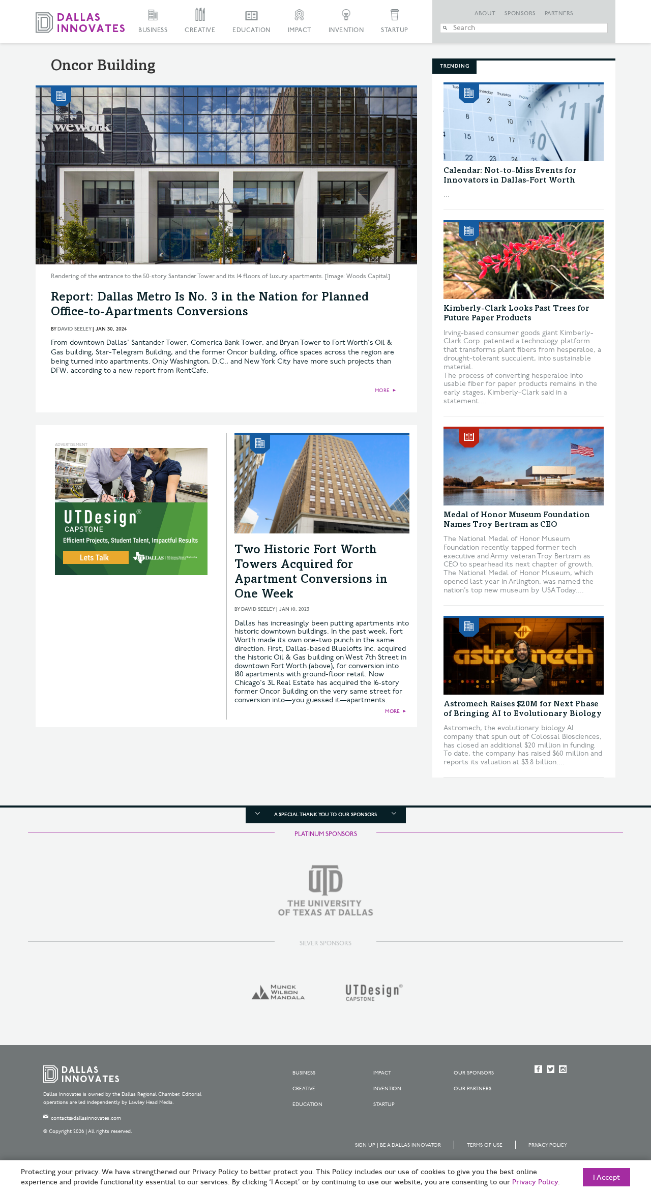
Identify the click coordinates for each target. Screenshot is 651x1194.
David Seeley (74, 329)
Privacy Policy (547, 1145)
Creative (200, 30)
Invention (346, 30)
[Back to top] (611, 1129)
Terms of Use (484, 1145)
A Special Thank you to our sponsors (325, 815)
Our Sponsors (474, 1073)
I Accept (606, 1177)
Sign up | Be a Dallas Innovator (398, 1145)
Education (251, 30)
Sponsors (520, 13)
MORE (382, 390)
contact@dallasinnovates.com (86, 1118)
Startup (394, 30)
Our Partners (472, 1089)
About (485, 13)
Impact (299, 30)
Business (152, 30)
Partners (559, 13)
